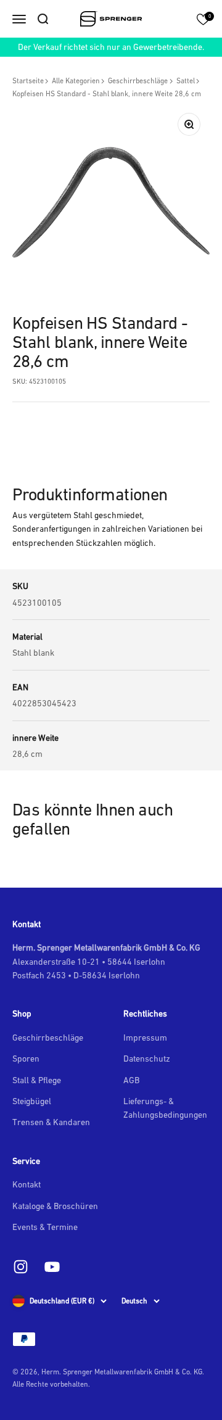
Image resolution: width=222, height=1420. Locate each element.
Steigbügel (31, 1101)
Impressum (145, 1037)
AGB (131, 1080)
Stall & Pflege (36, 1080)
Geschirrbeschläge (138, 80)
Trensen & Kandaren (51, 1122)
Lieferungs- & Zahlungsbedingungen (165, 1108)
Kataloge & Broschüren (55, 1206)
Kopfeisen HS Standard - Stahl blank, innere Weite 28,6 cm (106, 93)
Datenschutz (146, 1058)
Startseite (28, 80)
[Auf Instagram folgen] (20, 1266)
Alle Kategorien (76, 80)
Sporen (25, 1058)
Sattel (185, 80)
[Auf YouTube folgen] (52, 1266)
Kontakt (26, 1184)
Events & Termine (45, 1227)
